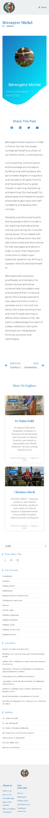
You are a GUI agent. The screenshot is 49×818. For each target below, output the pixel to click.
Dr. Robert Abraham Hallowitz (15, 728)
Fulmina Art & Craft (11, 629)
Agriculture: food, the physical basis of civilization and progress (23, 682)
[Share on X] (5, 560)
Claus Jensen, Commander (13, 738)
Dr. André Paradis (10, 718)
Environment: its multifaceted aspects (18, 676)
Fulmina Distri (8, 586)
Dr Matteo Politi (24, 421)
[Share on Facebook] (11, 560)
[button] (12, 128)
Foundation (7, 576)
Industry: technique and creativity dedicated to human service (22, 690)
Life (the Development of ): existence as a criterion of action (24, 702)
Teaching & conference (12, 600)
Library (5, 605)
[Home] (3, 26)
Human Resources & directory (15, 595)
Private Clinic (8, 610)
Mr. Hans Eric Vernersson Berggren (18, 733)
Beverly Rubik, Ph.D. (10, 742)
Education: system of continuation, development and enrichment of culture (23, 670)
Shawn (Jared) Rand (10, 747)
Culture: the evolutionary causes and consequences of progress (24, 662)
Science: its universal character (15, 649)
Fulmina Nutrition (10, 620)
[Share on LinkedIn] (17, 560)
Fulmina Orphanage (10, 615)
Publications (7, 591)
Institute (10, 26)
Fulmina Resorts (9, 634)
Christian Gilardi (24, 492)
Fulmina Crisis (8, 625)
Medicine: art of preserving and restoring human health (23, 655)
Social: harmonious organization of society (20, 696)
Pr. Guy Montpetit (10, 723)
